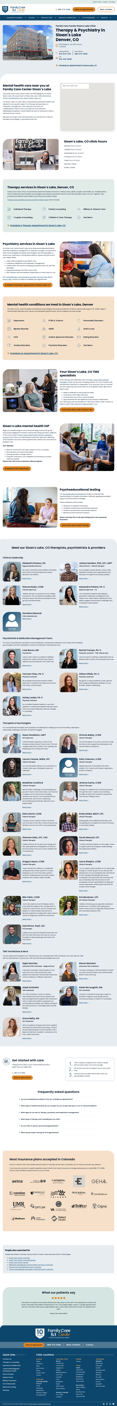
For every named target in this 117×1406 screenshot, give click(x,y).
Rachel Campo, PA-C (90, 650)
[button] (25, 17)
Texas (78, 1365)
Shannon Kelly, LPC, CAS (34, 837)
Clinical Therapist (85, 738)
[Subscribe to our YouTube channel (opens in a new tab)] (113, 1404)
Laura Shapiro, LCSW (90, 861)
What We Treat (46, 18)
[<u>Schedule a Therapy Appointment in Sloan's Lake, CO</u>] (8, 225)
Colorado (39, 1379)
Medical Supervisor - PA (88, 590)
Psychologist (27, 929)
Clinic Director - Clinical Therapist (91, 566)
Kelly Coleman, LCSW (90, 759)
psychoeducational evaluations (74, 494)
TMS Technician (28, 990)
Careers (90, 1345)
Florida (78, 1359)
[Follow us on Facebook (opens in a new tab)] (107, 1404)
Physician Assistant (29, 677)
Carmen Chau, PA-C (33, 674)
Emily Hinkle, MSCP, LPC (91, 813)
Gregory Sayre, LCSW (33, 861)
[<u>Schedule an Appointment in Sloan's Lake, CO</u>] (8, 353)
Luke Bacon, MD (30, 650)
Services (32, 18)
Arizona (39, 1359)
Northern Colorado (62, 1392)
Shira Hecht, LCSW (31, 813)
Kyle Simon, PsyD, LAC (33, 925)
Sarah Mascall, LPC (89, 837)
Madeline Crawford (32, 782)
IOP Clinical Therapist (87, 900)
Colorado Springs (42, 1381)
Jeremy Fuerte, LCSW (90, 782)
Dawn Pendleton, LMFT (34, 735)
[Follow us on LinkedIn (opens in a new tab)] (104, 1404)
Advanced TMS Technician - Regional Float (38, 966)
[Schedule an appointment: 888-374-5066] (56, 9)
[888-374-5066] (12, 1073)
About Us (104, 18)
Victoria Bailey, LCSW (90, 735)
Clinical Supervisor (29, 590)
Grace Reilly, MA (30, 1018)
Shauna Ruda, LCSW (33, 587)
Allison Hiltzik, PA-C (89, 674)
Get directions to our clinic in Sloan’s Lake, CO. (24, 98)
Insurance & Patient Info (67, 18)
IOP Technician (84, 990)
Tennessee (100, 1359)
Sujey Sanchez (29, 963)
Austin (78, 1368)
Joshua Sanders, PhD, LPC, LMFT (95, 563)
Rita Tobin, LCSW (31, 897)
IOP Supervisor (27, 738)
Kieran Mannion (87, 963)
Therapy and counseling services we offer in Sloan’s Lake (27, 200)
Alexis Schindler (30, 987)
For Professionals (88, 18)
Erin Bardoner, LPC (88, 897)
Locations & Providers (14, 18)
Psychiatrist (26, 653)
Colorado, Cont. (62, 1359)
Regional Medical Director (32, 566)
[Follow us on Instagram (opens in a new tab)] (110, 1404)
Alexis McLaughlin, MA (90, 987)
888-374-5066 (64, 9)
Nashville (99, 1361)
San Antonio (80, 1385)
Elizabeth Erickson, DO (33, 563)
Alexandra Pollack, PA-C (92, 587)
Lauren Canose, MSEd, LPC (36, 759)
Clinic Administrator (29, 616)
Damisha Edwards (32, 613)
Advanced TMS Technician (89, 966)
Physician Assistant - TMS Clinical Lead (93, 653)
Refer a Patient (73, 1345)
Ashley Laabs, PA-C (32, 697)
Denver (58, 1361)
